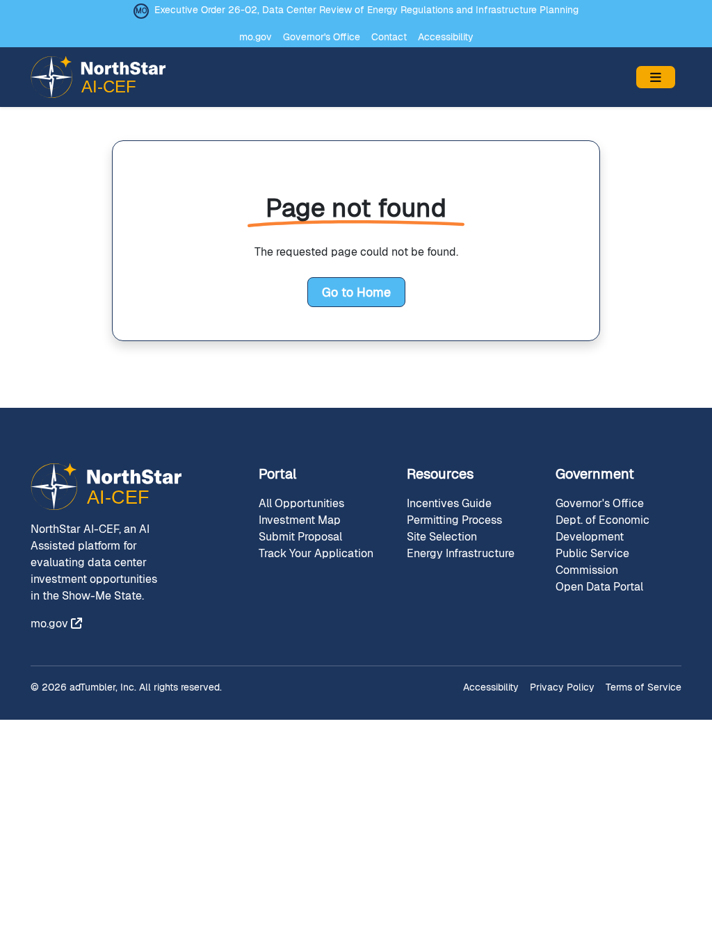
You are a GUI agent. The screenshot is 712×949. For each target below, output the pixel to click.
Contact (389, 37)
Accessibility (446, 37)
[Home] (104, 77)
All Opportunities (301, 503)
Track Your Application (316, 553)
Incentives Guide (449, 503)
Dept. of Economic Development (602, 528)
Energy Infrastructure (461, 553)
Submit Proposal (300, 536)
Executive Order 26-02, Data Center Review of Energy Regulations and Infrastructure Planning (366, 9)
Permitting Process (454, 520)
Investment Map (300, 520)
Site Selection (442, 536)
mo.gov (255, 37)
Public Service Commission (592, 561)
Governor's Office (321, 37)
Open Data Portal (599, 586)
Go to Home (356, 292)
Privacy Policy (562, 687)
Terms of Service (643, 687)
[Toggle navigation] (656, 77)
